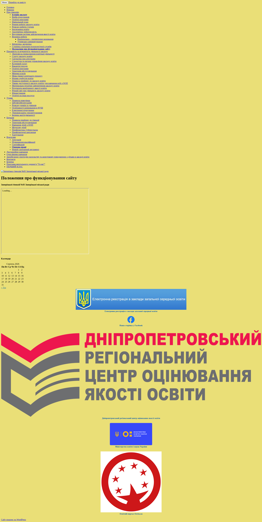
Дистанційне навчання (17, 152)
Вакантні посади (20, 66)
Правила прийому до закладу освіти (29, 81)
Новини (10, 10)
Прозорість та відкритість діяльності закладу (27, 51)
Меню (4, 2)
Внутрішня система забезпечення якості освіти (33, 34)
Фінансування (18, 93)
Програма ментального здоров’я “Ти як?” (26, 164)
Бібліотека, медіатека (22, 44)
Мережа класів (19, 73)
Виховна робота (19, 37)
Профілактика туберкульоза (25, 130)
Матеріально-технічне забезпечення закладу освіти (35, 86)
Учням (10, 98)
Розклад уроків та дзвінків (24, 105)
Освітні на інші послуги (23, 95)
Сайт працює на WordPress (13, 519)
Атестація (16, 140)
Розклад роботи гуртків (23, 27)
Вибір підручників (20, 17)
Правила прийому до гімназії (25, 120)
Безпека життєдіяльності (23, 115)
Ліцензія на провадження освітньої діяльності (33, 54)
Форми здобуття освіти (22, 78)
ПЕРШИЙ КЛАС (15, 167)
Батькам (10, 117)
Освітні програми (20, 19)
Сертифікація (18, 144)
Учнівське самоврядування (30, 41)
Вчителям (11, 137)
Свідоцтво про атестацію (23, 59)
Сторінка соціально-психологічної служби (31, 46)
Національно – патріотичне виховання (35, 39)
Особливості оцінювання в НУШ (27, 108)
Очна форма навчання (17, 154)
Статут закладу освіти (22, 56)
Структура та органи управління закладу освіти (34, 61)
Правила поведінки (21, 100)
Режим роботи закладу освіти (25, 24)
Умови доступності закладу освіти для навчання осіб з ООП (40, 83)
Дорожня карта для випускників (27, 113)
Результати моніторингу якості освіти (29, 88)
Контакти (11, 159)
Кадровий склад (19, 64)
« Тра (3, 287)
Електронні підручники (23, 110)
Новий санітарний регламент (25, 149)
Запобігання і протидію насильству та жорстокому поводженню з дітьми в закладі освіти (48, 157)
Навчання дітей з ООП (22, 125)
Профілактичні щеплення (24, 132)
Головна (10, 7)
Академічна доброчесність (24, 32)
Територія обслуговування (24, 71)
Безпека (10, 162)
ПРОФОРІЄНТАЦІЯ (22, 103)
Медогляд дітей (19, 127)
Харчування (17, 135)
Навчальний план (20, 22)
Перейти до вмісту (17, 2)
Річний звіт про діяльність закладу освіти (31, 90)
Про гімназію (13, 12)
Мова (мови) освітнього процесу (27, 76)
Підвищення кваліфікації (23, 142)
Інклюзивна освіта (20, 29)
